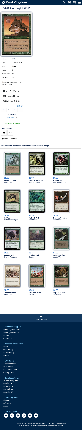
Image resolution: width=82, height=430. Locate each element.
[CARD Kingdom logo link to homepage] (13, 2)
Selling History (8, 353)
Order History (8, 350)
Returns (6, 336)
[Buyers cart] (69, 2)
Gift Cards (7, 403)
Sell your (12, 124)
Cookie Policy (41, 423)
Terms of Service (21, 423)
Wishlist (6, 356)
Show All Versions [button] (10, 139)
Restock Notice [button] (12, 96)
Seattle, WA (7, 383)
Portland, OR (8, 389)
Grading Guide (8, 373)
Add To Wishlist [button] (12, 91)
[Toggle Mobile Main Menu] (79, 2)
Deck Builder (8, 367)
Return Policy (51, 423)
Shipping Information (11, 333)
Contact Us (7, 339)
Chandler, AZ (8, 392)
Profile (5, 347)
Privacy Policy (32, 423)
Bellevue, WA (8, 386)
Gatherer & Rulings (14, 101)
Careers (6, 406)
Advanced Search (9, 364)
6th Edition (15, 59)
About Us (6, 400)
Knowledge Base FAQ (11, 330)
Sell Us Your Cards (10, 370)
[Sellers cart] (74, 2)
